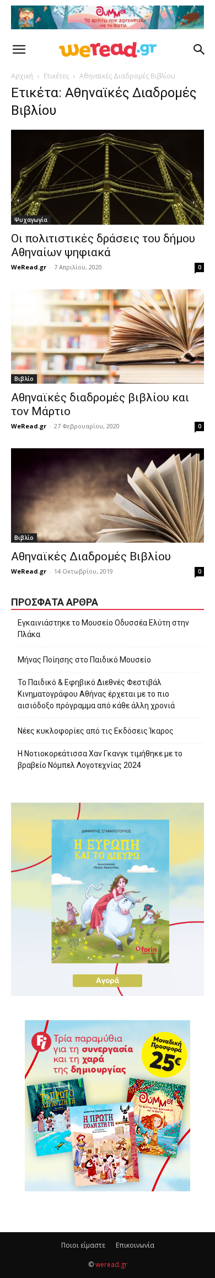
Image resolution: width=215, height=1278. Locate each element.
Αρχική (22, 76)
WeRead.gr (28, 267)
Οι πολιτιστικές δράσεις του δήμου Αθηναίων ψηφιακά (103, 245)
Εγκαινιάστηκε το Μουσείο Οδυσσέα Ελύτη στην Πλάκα (103, 628)
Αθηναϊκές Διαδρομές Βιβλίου (91, 556)
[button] (18, 50)
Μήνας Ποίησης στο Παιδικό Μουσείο (84, 659)
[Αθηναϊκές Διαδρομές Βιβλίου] (107, 495)
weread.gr (111, 1264)
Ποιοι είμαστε (83, 1245)
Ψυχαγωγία (30, 220)
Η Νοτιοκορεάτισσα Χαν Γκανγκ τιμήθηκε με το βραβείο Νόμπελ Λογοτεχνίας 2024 (100, 759)
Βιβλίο (24, 379)
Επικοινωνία (135, 1245)
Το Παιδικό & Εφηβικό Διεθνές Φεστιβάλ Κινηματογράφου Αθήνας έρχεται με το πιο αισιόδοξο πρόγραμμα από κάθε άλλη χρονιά (96, 694)
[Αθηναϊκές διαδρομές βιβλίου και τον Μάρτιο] (107, 336)
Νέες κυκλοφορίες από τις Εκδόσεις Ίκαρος (96, 731)
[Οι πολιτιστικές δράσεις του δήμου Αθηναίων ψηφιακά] (107, 177)
